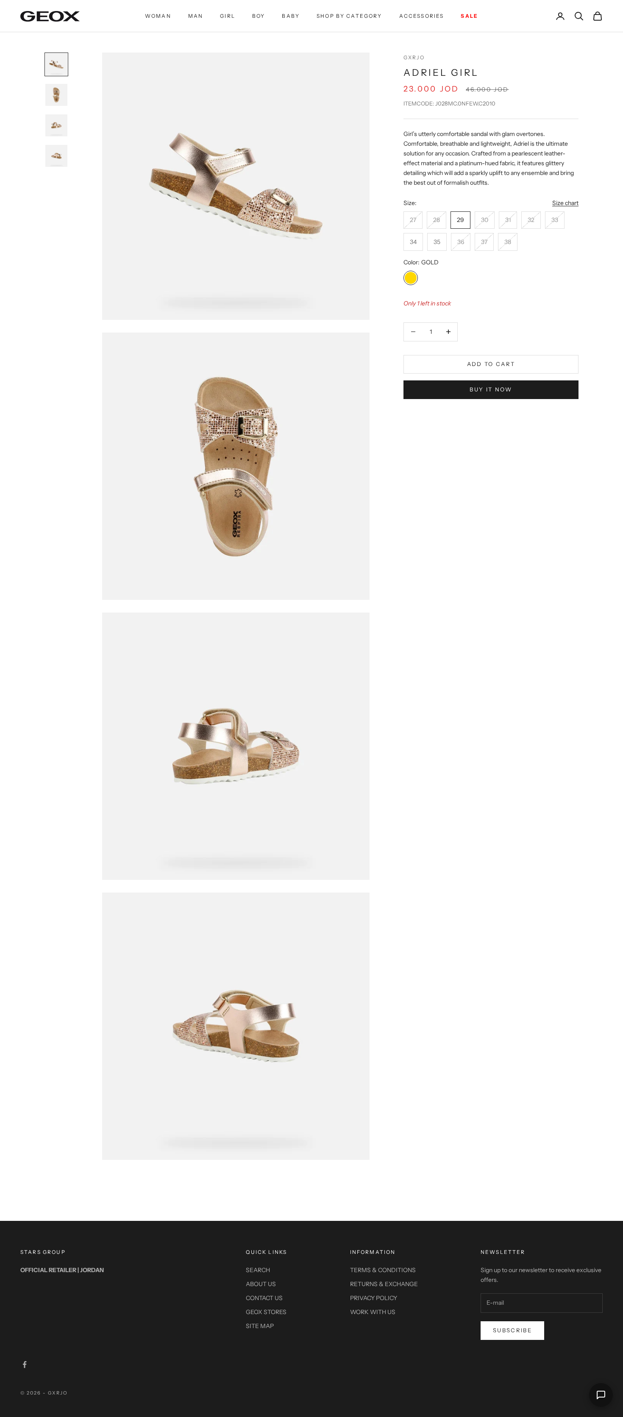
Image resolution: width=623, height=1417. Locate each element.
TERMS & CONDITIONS (383, 1270)
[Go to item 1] (56, 64)
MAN (195, 16)
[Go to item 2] (56, 95)
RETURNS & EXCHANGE (384, 1284)
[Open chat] (601, 1395)
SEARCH (258, 1270)
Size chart (565, 203)
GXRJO (414, 57)
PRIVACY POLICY (373, 1298)
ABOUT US (261, 1284)
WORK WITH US (372, 1312)
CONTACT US (264, 1298)
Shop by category (349, 16)
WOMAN (158, 16)
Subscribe (512, 1330)
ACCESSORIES (421, 16)
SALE (469, 16)
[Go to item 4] (56, 156)
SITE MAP (260, 1326)
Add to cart (491, 363)
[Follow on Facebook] (24, 1364)
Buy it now (491, 389)
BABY (291, 16)
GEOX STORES (266, 1312)
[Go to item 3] (56, 125)
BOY (258, 16)
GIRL (227, 16)
